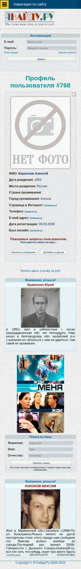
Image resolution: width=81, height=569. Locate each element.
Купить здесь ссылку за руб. (40, 270)
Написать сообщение (23, 252)
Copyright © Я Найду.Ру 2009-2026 (40, 562)
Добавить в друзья (53, 252)
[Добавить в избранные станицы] (73, 94)
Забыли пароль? (67, 52)
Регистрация (11, 52)
